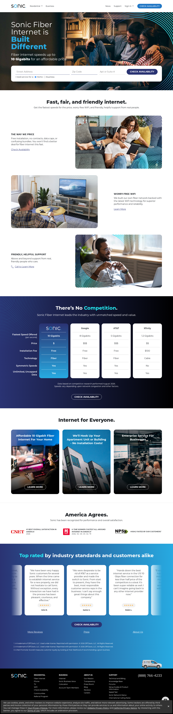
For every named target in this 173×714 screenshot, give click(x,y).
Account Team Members (69, 688)
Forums (112, 684)
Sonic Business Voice (67, 681)
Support (118, 6)
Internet (62, 678)
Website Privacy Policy (98, 708)
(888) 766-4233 (150, 675)
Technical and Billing (117, 678)
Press (86, 632)
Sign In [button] (128, 6)
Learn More (120, 209)
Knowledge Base (116, 681)
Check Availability (150, 6)
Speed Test (113, 692)
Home (40, 77)
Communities (39, 693)
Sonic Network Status (118, 695)
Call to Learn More (24, 266)
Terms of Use (33, 710)
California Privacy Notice (125, 708)
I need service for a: (24, 77)
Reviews (87, 690)
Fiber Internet (39, 678)
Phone (36, 681)
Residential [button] (35, 6)
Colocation (63, 684)
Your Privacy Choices (38, 708)
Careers (87, 693)
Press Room (89, 684)
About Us (138, 632)
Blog (86, 687)
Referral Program (41, 696)
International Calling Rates (119, 698)
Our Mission (89, 678)
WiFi (36, 687)
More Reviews (35, 632)
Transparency (89, 681)
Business (50, 6)
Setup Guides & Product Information (118, 688)
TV (35, 684)
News (108, 6)
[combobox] (42, 72)
